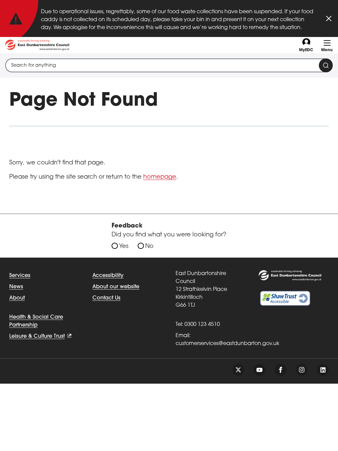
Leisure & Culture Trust (37, 336)
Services (19, 275)
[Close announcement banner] (329, 18)
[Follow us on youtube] (259, 370)
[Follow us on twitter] (238, 370)
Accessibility (107, 275)
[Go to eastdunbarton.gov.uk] (37, 45)
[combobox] (169, 65)
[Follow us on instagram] (302, 370)
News (16, 287)
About (17, 298)
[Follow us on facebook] (281, 370)
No (149, 247)
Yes (123, 247)
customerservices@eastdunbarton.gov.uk (227, 343)
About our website (115, 287)
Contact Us (106, 298)
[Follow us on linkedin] (323, 370)
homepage (159, 177)
